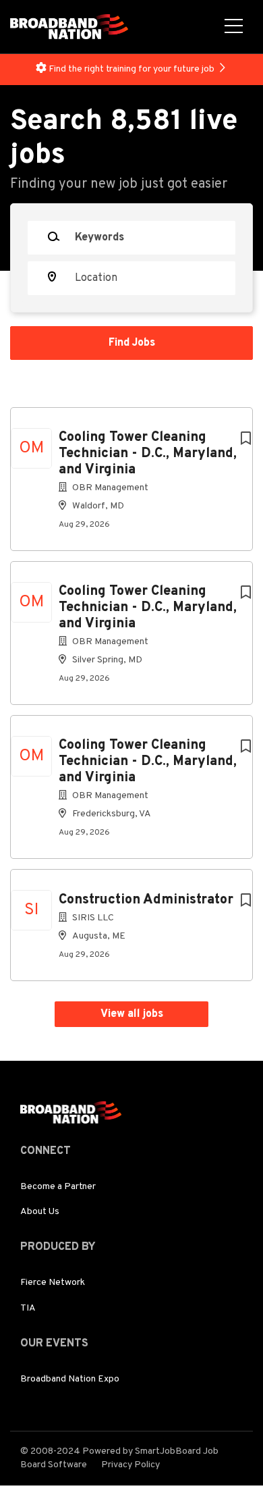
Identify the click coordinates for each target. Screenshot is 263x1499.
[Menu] (234, 27)
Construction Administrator (146, 900)
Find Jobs (132, 343)
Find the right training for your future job (131, 69)
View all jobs (131, 1014)
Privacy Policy (130, 1465)
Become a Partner (58, 1186)
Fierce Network (52, 1282)
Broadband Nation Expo (69, 1379)
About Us (39, 1211)
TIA (28, 1308)
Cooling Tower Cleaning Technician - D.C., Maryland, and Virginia (148, 453)
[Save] (245, 439)
